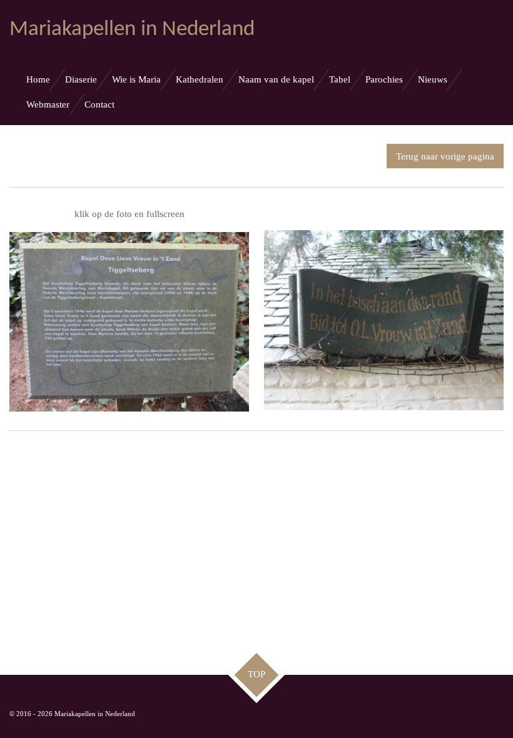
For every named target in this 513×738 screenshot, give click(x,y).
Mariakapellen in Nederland (132, 30)
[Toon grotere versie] (129, 322)
